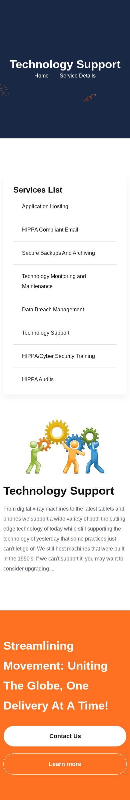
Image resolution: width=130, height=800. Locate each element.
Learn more (65, 764)
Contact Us (65, 736)
